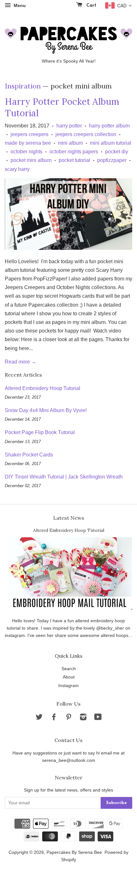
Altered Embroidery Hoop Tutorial (42, 388)
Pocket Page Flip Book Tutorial (40, 432)
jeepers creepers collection (85, 134)
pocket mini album (31, 160)
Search (68, 668)
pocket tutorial (74, 160)
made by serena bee (28, 143)
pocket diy (116, 151)
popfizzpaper (111, 160)
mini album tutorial (110, 143)
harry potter (69, 125)
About (69, 677)
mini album (70, 143)
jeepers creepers (29, 134)
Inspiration (23, 85)
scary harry (17, 169)
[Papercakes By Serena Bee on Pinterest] (68, 718)
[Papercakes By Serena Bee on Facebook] (53, 718)
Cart (90, 5)
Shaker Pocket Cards (29, 454)
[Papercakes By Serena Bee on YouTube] (98, 718)
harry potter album (109, 125)
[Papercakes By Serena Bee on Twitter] (39, 718)
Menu (19, 5)
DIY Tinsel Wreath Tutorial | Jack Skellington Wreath (64, 476)
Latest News (68, 518)
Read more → (20, 361)
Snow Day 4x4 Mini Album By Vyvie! (46, 410)
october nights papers (73, 151)
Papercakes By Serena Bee (74, 852)
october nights (26, 151)
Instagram (68, 685)
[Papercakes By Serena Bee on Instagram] (83, 718)
